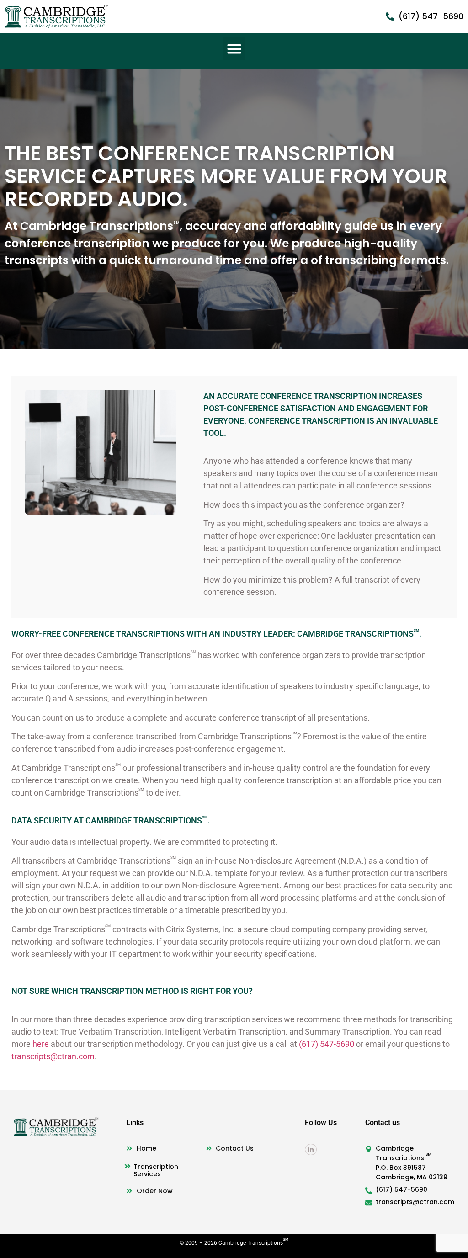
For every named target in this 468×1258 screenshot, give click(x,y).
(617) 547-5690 (326, 1044)
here (40, 1044)
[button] (234, 48)
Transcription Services (155, 1170)
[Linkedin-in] (310, 1149)
